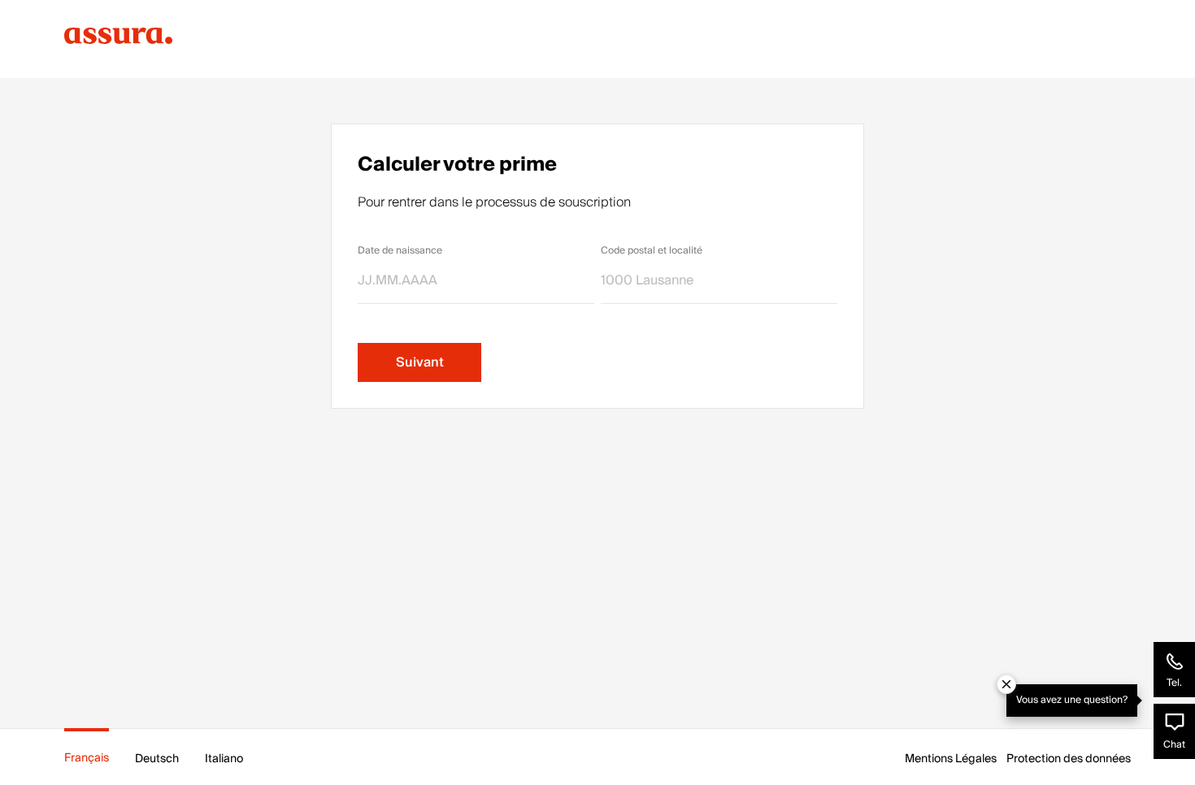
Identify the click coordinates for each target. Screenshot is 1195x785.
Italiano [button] (224, 759)
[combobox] (719, 281)
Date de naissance (400, 251)
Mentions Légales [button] (951, 759)
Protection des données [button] (1068, 759)
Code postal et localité (651, 251)
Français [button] (86, 758)
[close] (1006, 684)
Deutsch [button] (157, 759)
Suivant (420, 362)
